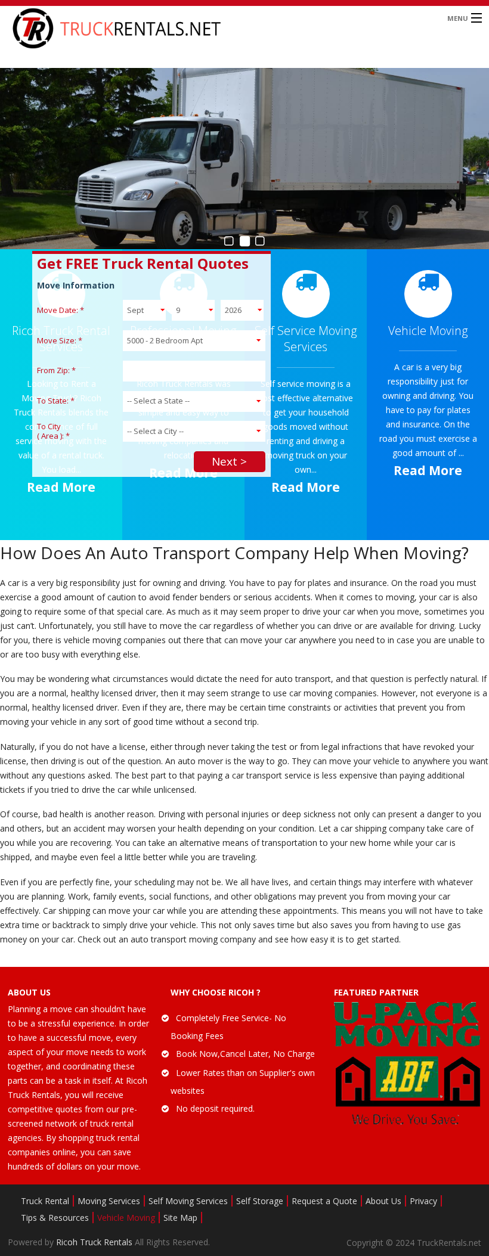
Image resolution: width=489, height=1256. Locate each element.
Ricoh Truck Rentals (95, 1242)
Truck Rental (45, 1201)
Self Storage (259, 1201)
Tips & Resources (55, 1217)
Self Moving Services (188, 1201)
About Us (383, 1201)
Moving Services (109, 1201)
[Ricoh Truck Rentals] (183, 28)
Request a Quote (324, 1201)
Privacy (423, 1201)
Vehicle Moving (126, 1217)
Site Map (180, 1217)
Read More (61, 487)
